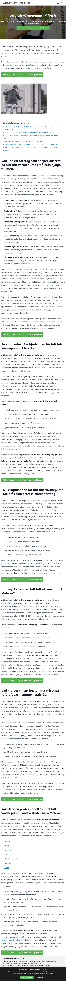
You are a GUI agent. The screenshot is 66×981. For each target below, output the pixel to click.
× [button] (64, 968)
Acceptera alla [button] (27, 977)
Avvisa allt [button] (40, 977)
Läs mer (51, 973)
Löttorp (7, 850)
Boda (6, 867)
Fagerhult (8, 863)
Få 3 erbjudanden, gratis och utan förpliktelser (33, 28)
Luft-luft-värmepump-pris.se (16, 2)
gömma (26, 123)
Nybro (7, 841)
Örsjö (6, 845)
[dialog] (33, 974)
